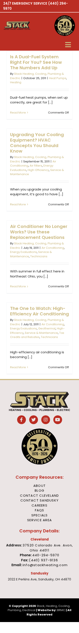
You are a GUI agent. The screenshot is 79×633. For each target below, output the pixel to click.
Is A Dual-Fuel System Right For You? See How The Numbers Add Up (36, 62)
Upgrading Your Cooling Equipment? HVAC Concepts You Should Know (37, 143)
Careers (39, 505)
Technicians (38, 256)
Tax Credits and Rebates (37, 335)
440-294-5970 (45, 555)
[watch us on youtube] (57, 420)
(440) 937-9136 (43, 560)
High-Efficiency (38, 170)
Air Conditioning (52, 248)
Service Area (39, 520)
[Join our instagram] (45, 420)
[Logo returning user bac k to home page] (21, 25)
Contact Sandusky (39, 500)
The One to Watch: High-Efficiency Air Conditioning (39, 311)
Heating (15, 82)
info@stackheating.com (45, 565)
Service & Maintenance (41, 333)
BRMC (61, 610)
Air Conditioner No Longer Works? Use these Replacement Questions (38, 231)
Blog (39, 490)
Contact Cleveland (39, 495)
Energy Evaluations (23, 252)
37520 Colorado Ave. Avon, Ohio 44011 (48, 548)
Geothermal (47, 328)
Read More (18, 112)
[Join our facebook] (21, 420)
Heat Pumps (57, 78)
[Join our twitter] (33, 420)
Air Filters (36, 166)
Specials (39, 515)
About (39, 485)
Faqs (39, 510)
